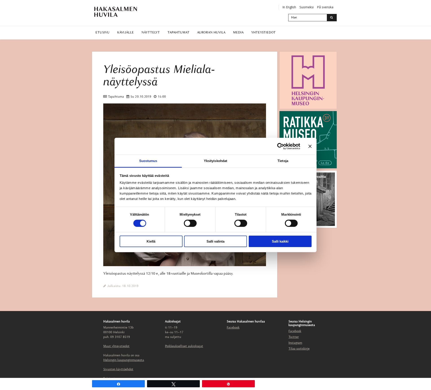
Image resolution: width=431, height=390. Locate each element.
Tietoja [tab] (282, 161)
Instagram (295, 343)
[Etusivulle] (115, 12)
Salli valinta (215, 241)
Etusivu (102, 32)
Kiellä (151, 241)
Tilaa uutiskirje (299, 349)
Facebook (233, 327)
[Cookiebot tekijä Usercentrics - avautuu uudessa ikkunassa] (280, 146)
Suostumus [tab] (148, 161)
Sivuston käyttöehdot (118, 369)
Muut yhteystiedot (116, 346)
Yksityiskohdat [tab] (215, 161)
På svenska (325, 7)
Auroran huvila (211, 32)
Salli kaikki (280, 241)
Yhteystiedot (263, 32)
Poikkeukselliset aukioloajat (184, 346)
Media (238, 32)
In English (289, 7)
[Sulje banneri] (310, 146)
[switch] (190, 223)
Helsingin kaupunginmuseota (123, 360)
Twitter (293, 337)
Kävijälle (125, 32)
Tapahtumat (178, 32)
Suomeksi (306, 7)
